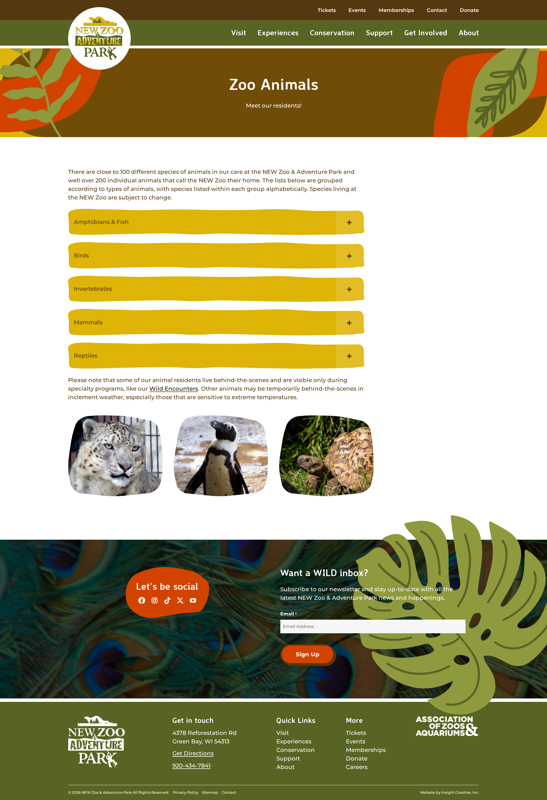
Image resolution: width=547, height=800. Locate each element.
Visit (238, 32)
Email (288, 614)
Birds (81, 255)
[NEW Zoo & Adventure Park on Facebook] (141, 600)
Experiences (278, 32)
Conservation (332, 32)
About (469, 32)
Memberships (396, 10)
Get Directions (193, 753)
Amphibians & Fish (101, 221)
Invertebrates (93, 288)
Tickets (327, 10)
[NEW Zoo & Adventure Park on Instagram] (154, 600)
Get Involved (425, 32)
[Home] (99, 38)
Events (357, 10)
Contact (437, 10)
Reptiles (85, 355)
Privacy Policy (185, 792)
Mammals (88, 322)
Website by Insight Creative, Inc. (449, 792)
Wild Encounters (173, 388)
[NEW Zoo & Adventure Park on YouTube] (193, 600)
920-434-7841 (191, 765)
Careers (357, 767)
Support (379, 32)
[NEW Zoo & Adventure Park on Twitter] (180, 600)
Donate (469, 10)
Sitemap (210, 792)
